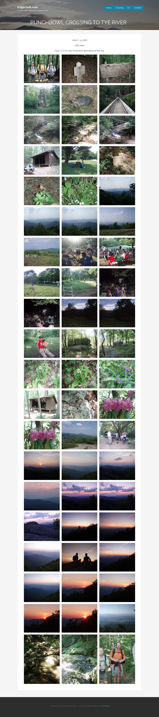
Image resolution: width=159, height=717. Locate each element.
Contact (137, 8)
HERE (62, 51)
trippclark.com (27, 7)
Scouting (119, 8)
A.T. (128, 8)
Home (109, 8)
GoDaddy (105, 706)
